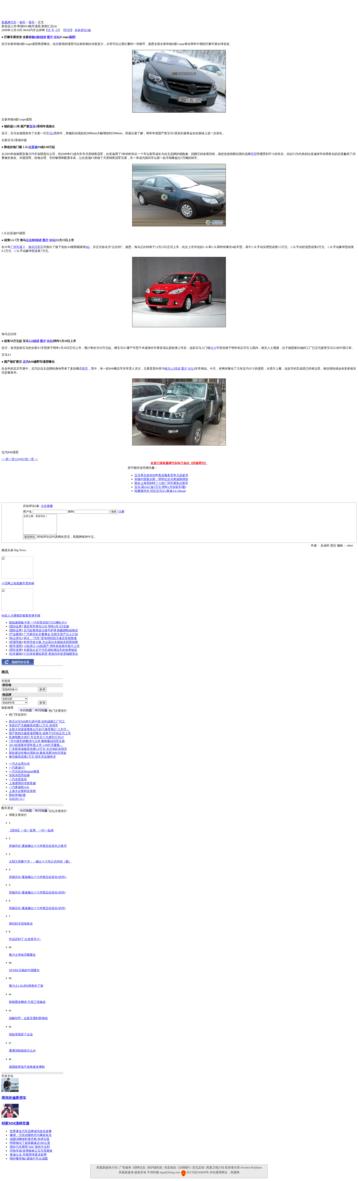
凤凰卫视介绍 (215, 1167)
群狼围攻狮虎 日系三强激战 (27, 1001)
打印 (68, 30)
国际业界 (16, 630)
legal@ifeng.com (170, 1172)
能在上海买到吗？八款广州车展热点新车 (161, 483)
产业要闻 (16, 634)
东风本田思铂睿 (19, 775)
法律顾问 (184, 1167)
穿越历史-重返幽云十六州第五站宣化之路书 (38, 845)
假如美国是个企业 (21, 1034)
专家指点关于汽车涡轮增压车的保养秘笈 (50, 649)
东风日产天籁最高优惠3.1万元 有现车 (33, 725)
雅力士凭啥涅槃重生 (22, 954)
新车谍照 (16, 646)
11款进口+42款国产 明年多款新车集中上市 (51, 646)
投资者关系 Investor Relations (243, 1167)
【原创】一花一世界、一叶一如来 (31, 830)
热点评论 (16, 638)
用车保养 (16, 649)
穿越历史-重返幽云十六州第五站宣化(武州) (37, 892)
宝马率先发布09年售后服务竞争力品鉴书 (161, 475)
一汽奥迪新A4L (19, 787)
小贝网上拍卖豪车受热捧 (17, 583)
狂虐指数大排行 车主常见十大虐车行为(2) (36, 737)
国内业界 (16, 626)
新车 (32, 22)
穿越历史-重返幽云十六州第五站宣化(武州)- (37, 877)
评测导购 (16, 642)
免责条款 (170, 1167)
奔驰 (32, 37)
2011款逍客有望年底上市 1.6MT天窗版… (36, 745)
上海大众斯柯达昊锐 (22, 791)
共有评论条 (83, 30)
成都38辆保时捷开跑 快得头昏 (29, 1139)
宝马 (32, 126)
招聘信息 (139, 1167)
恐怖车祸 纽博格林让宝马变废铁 (31, 1150)
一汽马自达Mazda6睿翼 (24, 771)
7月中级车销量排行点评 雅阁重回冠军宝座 (37, 741)
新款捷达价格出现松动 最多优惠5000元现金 (37, 752)
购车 (23, 22)
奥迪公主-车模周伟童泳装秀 (28, 1154)
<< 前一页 (8, 459)
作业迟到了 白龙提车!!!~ (25, 939)
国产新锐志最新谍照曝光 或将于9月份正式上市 (40, 733)
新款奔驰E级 (17, 795)
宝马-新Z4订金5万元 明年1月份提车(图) (160, 487)
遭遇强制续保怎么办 (22, 1050)
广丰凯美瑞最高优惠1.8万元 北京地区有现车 (38, 748)
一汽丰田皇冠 (18, 779)
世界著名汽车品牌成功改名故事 (31, 1131)
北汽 (26, 361)
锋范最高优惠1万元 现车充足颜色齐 (32, 756)
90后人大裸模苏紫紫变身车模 (20, 615)
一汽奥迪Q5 (17, 767)
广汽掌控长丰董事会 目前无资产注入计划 (50, 634)
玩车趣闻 (16, 653)
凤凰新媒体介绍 (106, 1167)
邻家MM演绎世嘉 (15, 1123)
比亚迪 (33, 147)
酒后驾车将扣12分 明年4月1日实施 (46, 626)
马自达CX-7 (17, 798)
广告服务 (125, 1167)
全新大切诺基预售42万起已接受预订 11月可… (39, 729)
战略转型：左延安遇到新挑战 (28, 1018)
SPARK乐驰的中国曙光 (24, 970)
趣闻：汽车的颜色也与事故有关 (31, 1135)
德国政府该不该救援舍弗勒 (27, 1066)
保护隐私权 (154, 1167)
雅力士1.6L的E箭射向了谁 (26, 985)
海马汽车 (34, 247)
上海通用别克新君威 (22, 783)
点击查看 (47, 506)
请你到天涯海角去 (21, 923)
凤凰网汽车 (8, 22)
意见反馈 (198, 1167)
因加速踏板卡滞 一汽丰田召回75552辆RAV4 (38, 622)
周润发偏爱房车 (13, 1098)
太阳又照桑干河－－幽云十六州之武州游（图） (40, 861)
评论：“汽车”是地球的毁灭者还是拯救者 (50, 638)
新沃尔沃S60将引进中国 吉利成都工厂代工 (37, 721)
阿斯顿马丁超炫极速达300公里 (30, 1142)
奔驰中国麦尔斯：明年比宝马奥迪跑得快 (161, 479)
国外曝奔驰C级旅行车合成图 (29, 1158)
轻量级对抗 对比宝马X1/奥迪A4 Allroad (160, 490)
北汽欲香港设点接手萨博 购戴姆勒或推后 (50, 630)
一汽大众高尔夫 (19, 763)
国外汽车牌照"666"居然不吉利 (30, 1146)
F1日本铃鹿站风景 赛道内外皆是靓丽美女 (50, 653)
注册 (121, 511)
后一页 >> (31, 459)
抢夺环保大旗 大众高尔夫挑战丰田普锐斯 (50, 642)
